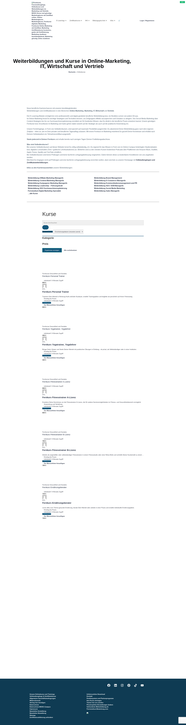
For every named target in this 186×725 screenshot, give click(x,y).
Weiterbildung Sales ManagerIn (106, 191)
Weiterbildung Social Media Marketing (109, 188)
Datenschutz (34, 705)
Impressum (34, 709)
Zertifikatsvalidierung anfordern (41, 717)
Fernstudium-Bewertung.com (97, 709)
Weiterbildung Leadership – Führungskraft (45, 186)
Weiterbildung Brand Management (108, 178)
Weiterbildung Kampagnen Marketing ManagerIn (47, 183)
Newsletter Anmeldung (38, 711)
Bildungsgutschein (99, 20)
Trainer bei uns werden (95, 702)
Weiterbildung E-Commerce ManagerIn (110, 180)
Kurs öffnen (46, 303)
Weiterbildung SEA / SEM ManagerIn (109, 186)
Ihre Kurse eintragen (94, 700)
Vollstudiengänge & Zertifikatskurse (43, 696)
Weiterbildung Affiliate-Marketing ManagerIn (45, 178)
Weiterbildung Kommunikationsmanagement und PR (115, 183)
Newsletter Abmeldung (38, 713)
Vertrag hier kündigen (37, 702)
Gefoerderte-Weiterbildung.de (97, 707)
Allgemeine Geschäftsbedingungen (43, 698)
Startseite (71, 72)
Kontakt (89, 696)
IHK (86, 20)
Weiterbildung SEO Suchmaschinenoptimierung (47, 188)
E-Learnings (60, 20)
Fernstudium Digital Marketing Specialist (44, 191)
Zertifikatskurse (75, 20)
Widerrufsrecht (35, 700)
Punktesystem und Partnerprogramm (100, 698)
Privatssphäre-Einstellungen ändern (100, 705)
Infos (112, 20)
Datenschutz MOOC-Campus (40, 707)
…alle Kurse (33, 193)
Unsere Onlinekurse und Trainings (42, 694)
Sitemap (33, 715)
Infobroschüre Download (96, 694)
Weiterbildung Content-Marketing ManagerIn (46, 180)
